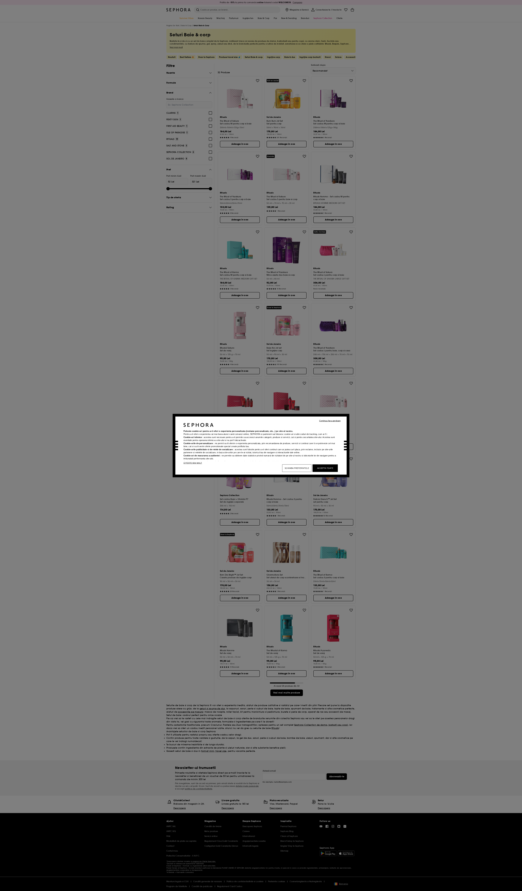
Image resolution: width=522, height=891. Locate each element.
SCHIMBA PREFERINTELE (297, 468)
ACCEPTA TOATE (325, 468)
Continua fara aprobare (330, 420)
